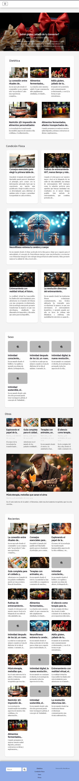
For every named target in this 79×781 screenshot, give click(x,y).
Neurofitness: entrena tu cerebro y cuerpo (29, 247)
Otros (39, 777)
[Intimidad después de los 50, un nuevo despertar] (39, 346)
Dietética (39, 768)
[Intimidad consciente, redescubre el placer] (17, 346)
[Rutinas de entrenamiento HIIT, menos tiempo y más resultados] (57, 160)
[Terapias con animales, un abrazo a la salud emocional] (48, 422)
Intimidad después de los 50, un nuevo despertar (39, 358)
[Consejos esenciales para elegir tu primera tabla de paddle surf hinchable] (22, 160)
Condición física (39, 771)
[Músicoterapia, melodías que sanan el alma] (39, 473)
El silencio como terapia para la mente (64, 432)
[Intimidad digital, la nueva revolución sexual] (61, 346)
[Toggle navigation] (5, 4)
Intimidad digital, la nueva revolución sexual (61, 358)
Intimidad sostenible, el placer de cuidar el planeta (17, 391)
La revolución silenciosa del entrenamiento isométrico (55, 291)
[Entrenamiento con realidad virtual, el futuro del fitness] (22, 279)
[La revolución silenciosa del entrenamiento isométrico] (57, 279)
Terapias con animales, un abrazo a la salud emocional (38, 575)
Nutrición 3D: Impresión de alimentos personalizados (22, 123)
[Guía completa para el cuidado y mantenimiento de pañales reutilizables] (31, 422)
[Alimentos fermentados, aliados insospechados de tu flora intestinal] (56, 110)
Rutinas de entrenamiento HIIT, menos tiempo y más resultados (56, 172)
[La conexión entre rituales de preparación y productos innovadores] (18, 72)
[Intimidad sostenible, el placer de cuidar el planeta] (17, 378)
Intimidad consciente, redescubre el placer (14, 359)
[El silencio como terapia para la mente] (65, 422)
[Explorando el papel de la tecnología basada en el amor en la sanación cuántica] (13, 422)
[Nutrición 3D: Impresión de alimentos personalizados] (23, 110)
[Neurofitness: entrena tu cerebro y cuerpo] (39, 228)
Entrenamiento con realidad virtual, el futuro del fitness (21, 291)
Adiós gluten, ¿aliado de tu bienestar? (39, 34)
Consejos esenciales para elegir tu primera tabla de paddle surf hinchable (21, 172)
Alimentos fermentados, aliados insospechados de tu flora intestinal (54, 125)
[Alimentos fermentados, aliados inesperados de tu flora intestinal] (39, 72)
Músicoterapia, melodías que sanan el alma (26, 495)
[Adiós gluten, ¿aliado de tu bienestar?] (60, 72)
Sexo (39, 774)
